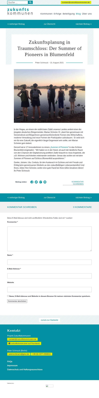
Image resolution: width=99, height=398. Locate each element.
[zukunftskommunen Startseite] (20, 11)
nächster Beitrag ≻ (84, 24)
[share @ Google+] (40, 182)
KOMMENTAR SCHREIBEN (78, 183)
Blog (78, 14)
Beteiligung (69, 14)
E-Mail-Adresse (14, 269)
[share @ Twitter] (36, 182)
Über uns (87, 14)
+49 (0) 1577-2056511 (41, 354)
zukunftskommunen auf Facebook (25, 343)
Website (10, 282)
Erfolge (57, 14)
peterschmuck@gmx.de (19, 354)
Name (10, 255)
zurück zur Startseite (49, 320)
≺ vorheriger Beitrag (16, 24)
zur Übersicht (49, 24)
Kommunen (46, 14)
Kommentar (12, 222)
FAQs (9, 362)
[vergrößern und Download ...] (49, 96)
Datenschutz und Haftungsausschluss (24, 369)
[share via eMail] (44, 182)
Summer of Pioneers (59, 147)
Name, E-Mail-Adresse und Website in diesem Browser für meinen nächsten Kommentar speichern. (49, 296)
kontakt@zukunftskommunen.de (76, 2)
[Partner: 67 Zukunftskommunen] (49, 389)
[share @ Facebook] (31, 182)
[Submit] (30, 2)
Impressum (12, 366)
